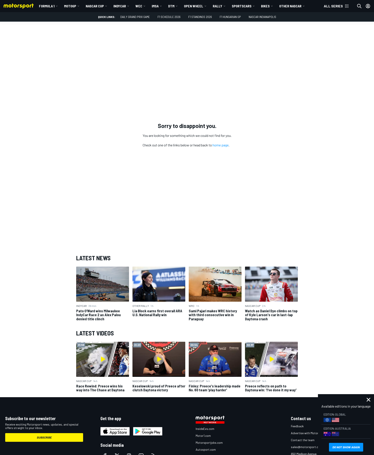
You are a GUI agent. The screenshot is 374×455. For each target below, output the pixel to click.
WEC (138, 6)
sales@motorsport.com (306, 447)
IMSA (155, 6)
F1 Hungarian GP (230, 17)
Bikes (265, 6)
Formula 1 (47, 6)
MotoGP (70, 6)
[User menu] (368, 6)
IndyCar (119, 6)
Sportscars (241, 6)
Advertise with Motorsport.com (311, 433)
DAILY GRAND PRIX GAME (135, 17)
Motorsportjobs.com (209, 442)
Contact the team (302, 440)
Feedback (297, 426)
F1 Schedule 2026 (169, 17)
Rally (217, 6)
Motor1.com (203, 435)
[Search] (359, 6)
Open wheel (193, 6)
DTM (171, 6)
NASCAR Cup (95, 6)
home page (221, 145)
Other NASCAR (290, 6)
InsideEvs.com (205, 429)
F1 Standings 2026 (200, 17)
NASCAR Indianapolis (262, 17)
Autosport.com (206, 449)
